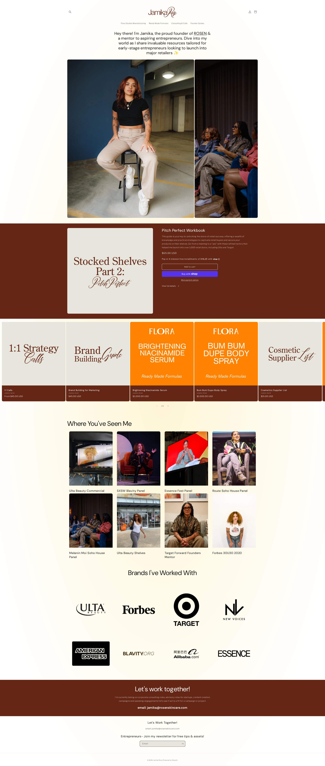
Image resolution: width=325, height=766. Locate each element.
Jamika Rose (158, 760)
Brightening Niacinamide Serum (150, 390)
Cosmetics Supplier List (274, 390)
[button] (70, 12)
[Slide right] (168, 406)
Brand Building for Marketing (84, 390)
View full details (169, 286)
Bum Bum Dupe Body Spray (212, 390)
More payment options (190, 280)
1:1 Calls (8, 390)
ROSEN (200, 33)
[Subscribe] (182, 744)
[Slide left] (157, 406)
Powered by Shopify (170, 760)
